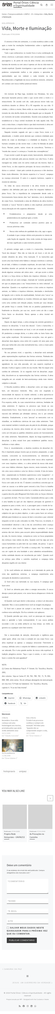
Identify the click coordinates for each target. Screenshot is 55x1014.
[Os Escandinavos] (13, 745)
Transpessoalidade (15, 14)
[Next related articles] (50, 798)
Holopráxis (39, 14)
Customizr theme (43, 999)
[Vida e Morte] (38, 727)
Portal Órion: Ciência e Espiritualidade (26, 993)
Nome (12, 901)
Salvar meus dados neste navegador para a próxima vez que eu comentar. (27, 931)
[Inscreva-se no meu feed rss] (20, 1006)
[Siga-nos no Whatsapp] (35, 1006)
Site (10, 921)
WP (21, 999)
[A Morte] (14, 727)
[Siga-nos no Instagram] (28, 1006)
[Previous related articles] (44, 798)
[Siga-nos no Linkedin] (31, 1006)
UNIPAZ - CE (28, 14)
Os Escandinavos (8, 753)
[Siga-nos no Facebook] (24, 1006)
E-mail (12, 911)
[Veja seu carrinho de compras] (46, 5)
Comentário (16, 881)
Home (4, 14)
